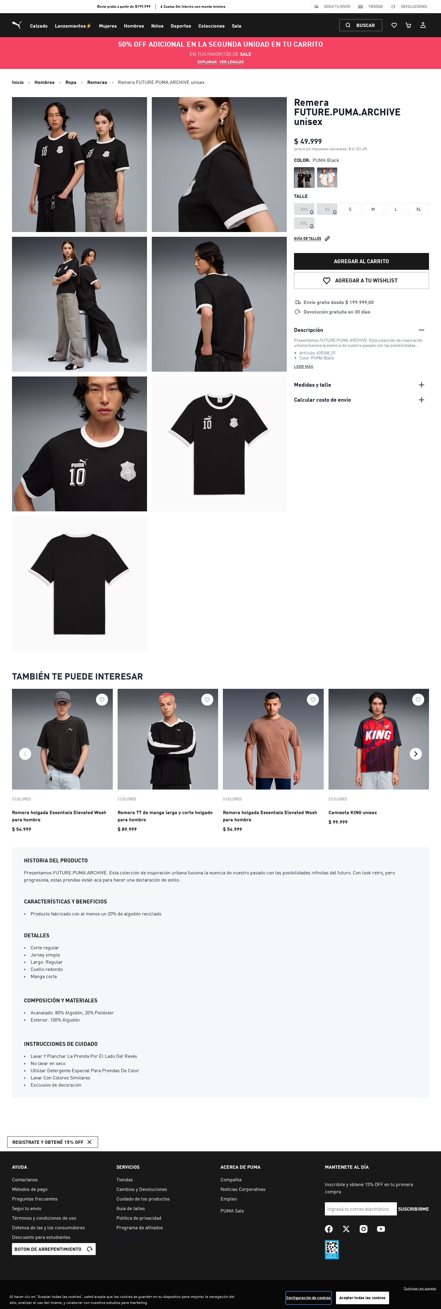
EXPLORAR (207, 61)
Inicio (18, 82)
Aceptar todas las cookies (362, 1297)
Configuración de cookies (308, 1297)
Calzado (39, 25)
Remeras (97, 82)
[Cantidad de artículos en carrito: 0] (409, 25)
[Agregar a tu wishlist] (102, 700)
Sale (237, 25)
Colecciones (211, 25)
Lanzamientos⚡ (73, 25)
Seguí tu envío (337, 6)
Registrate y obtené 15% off (47, 1142)
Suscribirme (413, 1209)
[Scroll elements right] (416, 754)
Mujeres (108, 25)
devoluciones (414, 6)
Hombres (134, 25)
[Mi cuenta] (423, 25)
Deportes (181, 25)
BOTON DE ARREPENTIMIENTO (47, 1249)
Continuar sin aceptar (420, 1288)
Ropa (70, 82)
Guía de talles (307, 238)
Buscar (365, 25)
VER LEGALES (231, 61)
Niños (157, 25)
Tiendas (375, 6)
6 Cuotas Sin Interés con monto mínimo (193, 6)
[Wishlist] (394, 25)
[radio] (304, 177)
